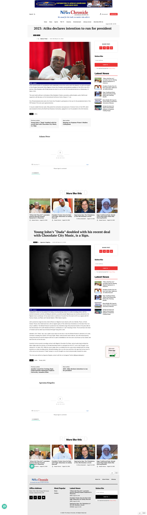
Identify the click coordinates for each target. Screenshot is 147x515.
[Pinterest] (107, 47)
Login (87, 164)
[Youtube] (43, 497)
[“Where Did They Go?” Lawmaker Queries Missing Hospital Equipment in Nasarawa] (98, 80)
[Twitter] (104, 47)
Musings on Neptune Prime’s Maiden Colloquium (75, 123)
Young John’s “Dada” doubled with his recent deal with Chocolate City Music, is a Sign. (44, 124)
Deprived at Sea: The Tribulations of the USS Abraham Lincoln (84, 215)
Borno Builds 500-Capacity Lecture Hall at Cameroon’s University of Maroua (110, 101)
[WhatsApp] (111, 47)
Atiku (35, 114)
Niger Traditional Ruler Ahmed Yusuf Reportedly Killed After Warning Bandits (109, 94)
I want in (105, 64)
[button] (32, 14)
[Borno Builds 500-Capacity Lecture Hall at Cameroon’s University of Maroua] (98, 101)
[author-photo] (30, 220)
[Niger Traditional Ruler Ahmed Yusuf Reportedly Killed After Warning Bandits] (98, 94)
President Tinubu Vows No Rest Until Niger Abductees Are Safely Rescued (110, 87)
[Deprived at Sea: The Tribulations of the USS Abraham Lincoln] (84, 205)
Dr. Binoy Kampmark (81, 218)
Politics (38, 35)
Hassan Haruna (35, 220)
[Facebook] (100, 47)
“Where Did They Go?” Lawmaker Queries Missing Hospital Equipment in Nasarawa (110, 81)
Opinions (72, 506)
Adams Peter (44, 38)
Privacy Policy (111, 68)
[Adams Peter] (33, 136)
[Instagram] (35, 497)
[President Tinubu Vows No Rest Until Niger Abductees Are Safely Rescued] (98, 87)
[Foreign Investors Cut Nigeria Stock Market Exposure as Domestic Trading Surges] (98, 107)
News (35, 35)
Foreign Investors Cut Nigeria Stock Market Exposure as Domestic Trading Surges (108, 108)
